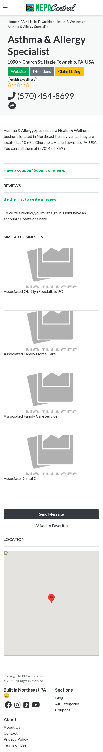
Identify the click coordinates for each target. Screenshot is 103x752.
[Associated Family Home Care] (51, 331)
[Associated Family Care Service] (51, 393)
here (60, 170)
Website (18, 71)
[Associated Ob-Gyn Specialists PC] (51, 268)
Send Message (51, 514)
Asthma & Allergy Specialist (28, 27)
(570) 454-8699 (45, 96)
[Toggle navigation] (5, 7)
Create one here (33, 218)
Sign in (56, 212)
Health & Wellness (69, 22)
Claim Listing (69, 71)
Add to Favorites (53, 525)
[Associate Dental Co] (51, 455)
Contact (11, 733)
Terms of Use (15, 745)
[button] (12, 105)
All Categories (67, 703)
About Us (12, 727)
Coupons (62, 709)
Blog (59, 697)
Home (12, 22)
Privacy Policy (16, 739)
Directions (42, 71)
